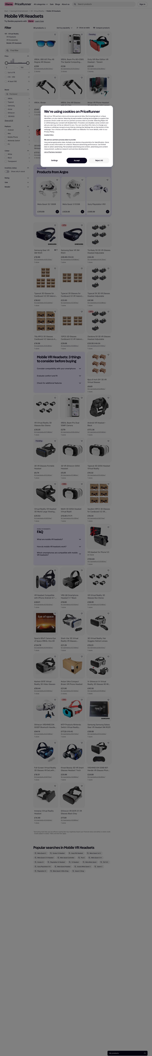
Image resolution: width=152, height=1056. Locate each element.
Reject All (99, 160)
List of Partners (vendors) (53, 152)
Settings (54, 160)
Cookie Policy (49, 135)
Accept (77, 160)
